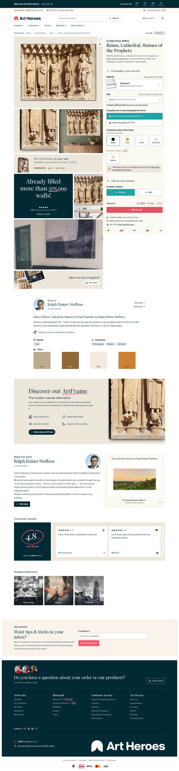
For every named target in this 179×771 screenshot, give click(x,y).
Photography (98, 344)
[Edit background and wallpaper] (100, 44)
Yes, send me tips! (88, 643)
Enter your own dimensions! (128, 105)
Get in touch (157, 681)
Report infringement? (96, 760)
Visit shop (138, 302)
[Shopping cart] (162, 18)
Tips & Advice (77, 25)
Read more (138, 306)
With (150, 192)
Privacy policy (111, 760)
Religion (110, 344)
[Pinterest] (28, 728)
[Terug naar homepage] (27, 18)
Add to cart (136, 209)
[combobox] (82, 18)
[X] (36, 728)
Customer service (102, 695)
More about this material (153, 77)
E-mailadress (84, 631)
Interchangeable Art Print (123, 122)
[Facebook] (32, 728)
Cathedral (121, 344)
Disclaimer (83, 760)
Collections (33, 25)
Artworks (18, 25)
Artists (47, 25)
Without (122, 192)
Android (61, 168)
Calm (37, 344)
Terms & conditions (70, 760)
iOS (52, 168)
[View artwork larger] (100, 39)
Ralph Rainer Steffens (119, 41)
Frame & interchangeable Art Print (127, 116)
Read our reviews (43, 214)
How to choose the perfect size (151, 94)
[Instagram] (25, 728)
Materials (60, 25)
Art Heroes (136, 695)
